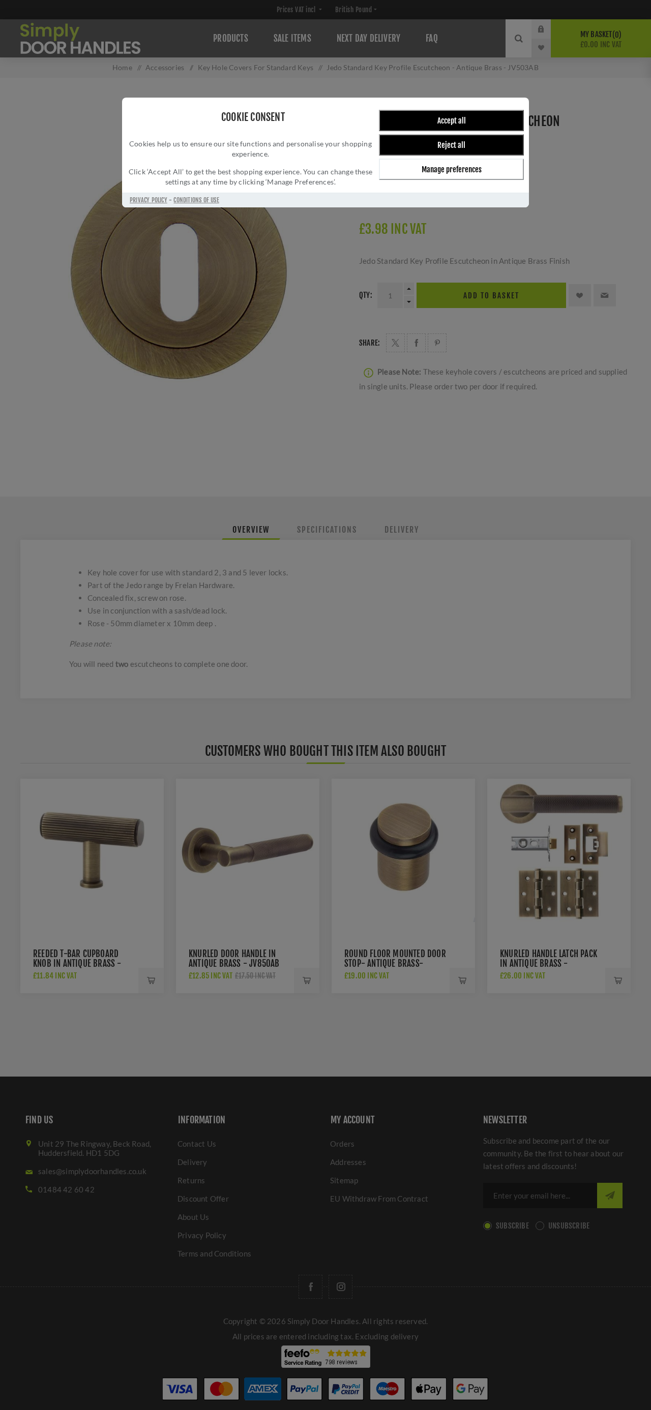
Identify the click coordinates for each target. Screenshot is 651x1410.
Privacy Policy (148, 200)
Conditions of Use (196, 200)
